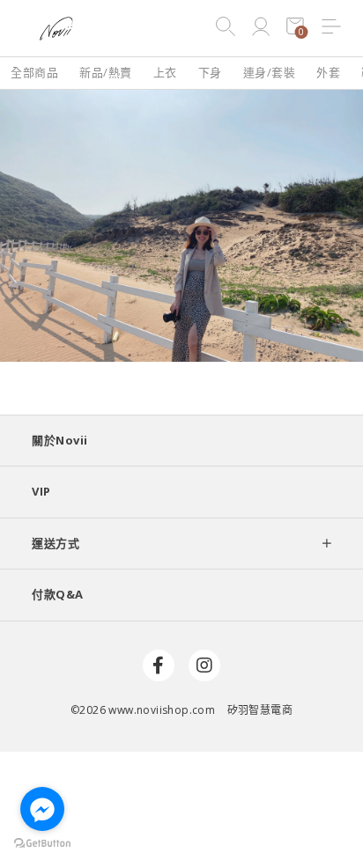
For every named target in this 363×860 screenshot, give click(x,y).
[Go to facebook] (42, 809)
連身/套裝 (269, 72)
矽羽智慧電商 (260, 709)
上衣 (165, 72)
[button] (331, 27)
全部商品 (34, 72)
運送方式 (55, 543)
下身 (210, 72)
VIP (41, 491)
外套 (328, 72)
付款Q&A (58, 594)
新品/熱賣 (105, 72)
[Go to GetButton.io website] (42, 842)
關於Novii (60, 440)
